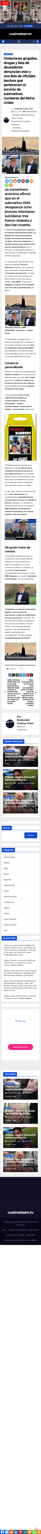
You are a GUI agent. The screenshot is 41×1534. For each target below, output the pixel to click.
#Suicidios (17, 128)
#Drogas (16, 115)
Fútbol (6, 891)
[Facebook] (7, 181)
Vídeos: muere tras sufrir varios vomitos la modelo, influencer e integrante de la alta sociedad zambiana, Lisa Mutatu (20, 973)
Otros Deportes (10, 919)
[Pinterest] (23, 181)
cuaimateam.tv (20, 34)
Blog (5, 868)
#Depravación (31, 111)
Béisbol (7, 863)
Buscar (6, 828)
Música (7, 908)
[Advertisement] (20, 1338)
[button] (34, 41)
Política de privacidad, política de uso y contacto (20, 1240)
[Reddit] (15, 181)
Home (4, 1230)
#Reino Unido (17, 118)
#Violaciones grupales (20, 131)
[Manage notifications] (36, 1529)
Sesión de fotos (10, 925)
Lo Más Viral (8, 54)
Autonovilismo (9, 857)
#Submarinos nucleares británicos (21, 123)
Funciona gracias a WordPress (14, 1222)
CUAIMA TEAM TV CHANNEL (15, 1235)
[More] (11, 185)
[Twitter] (11, 181)
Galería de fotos (10, 896)
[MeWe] (27, 181)
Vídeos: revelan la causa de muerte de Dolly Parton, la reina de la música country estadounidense (19, 962)
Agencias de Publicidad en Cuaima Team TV (24, 1230)
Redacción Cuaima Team (24, 109)
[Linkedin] (19, 181)
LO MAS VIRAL (30, 1235)
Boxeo (6, 874)
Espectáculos (9, 885)
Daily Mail (16, 256)
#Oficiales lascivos (27, 115)
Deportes (7, 880)
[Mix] (31, 181)
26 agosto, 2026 (14, 1093)
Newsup (32, 1222)
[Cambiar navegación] (19, 41)
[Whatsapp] (7, 185)
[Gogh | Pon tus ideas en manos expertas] (20, 1021)
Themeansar (20, 1225)
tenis (6, 930)
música (6, 913)
